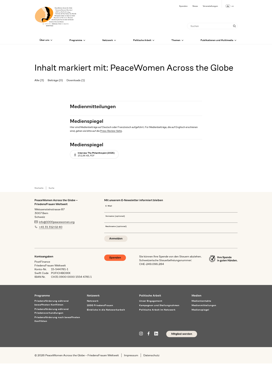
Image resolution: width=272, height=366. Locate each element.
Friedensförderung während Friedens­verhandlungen (51, 311)
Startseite (38, 188)
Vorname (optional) (115, 216)
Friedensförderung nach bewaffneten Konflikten (57, 319)
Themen (175, 40)
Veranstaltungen (210, 6)
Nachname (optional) (116, 226)
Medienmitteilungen (93, 106)
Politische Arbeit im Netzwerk (157, 309)
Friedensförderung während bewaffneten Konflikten (51, 302)
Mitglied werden (181, 334)
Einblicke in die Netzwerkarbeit (106, 309)
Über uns (44, 40)
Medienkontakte (201, 300)
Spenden (183, 6)
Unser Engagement (150, 300)
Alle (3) (39, 80)
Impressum (131, 355)
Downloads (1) (76, 80)
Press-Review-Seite (111, 131)
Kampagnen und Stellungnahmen (159, 305)
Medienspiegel (86, 121)
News (195, 6)
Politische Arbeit (142, 40)
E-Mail (108, 206)
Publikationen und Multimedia (217, 40)
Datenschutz (151, 355)
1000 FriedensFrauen (100, 305)
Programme (75, 40)
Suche (51, 188)
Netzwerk (107, 40)
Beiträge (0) (55, 80)
